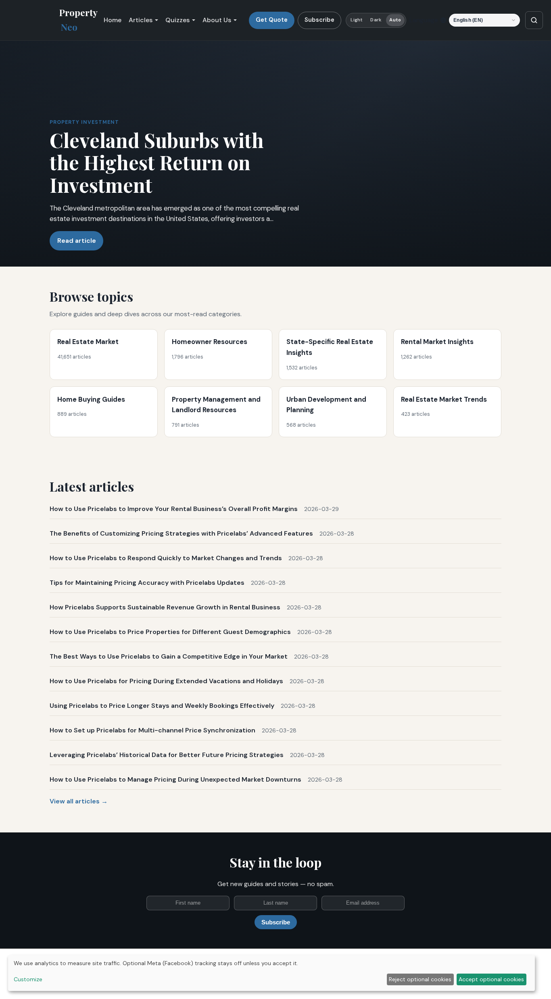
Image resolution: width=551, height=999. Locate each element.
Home (112, 20)
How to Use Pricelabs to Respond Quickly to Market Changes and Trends (166, 558)
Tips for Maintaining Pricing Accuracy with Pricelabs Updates (147, 582)
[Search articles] (534, 20)
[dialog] (271, 973)
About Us (216, 20)
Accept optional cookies (491, 979)
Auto (395, 20)
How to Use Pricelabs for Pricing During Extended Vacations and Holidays (166, 681)
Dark (375, 20)
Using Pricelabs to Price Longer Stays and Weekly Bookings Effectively (162, 705)
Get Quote (272, 20)
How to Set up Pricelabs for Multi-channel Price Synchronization (152, 730)
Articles (140, 20)
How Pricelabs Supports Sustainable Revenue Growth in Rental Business (165, 607)
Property (78, 19)
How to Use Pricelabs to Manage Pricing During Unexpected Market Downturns (175, 779)
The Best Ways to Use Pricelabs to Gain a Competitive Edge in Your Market (169, 656)
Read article (76, 240)
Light (357, 20)
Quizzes (177, 20)
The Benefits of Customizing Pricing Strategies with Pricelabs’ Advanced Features (181, 533)
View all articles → (79, 801)
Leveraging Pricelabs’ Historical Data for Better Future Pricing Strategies (167, 755)
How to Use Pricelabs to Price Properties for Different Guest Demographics (170, 632)
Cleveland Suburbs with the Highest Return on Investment (157, 162)
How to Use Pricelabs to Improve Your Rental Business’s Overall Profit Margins (174, 509)
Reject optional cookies (420, 979)
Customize (28, 979)
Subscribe (319, 20)
